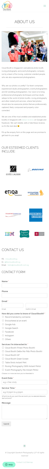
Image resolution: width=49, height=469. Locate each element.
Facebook (9, 332)
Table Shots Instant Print (15, 362)
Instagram (9, 335)
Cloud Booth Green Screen (16, 359)
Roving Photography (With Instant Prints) (23, 366)
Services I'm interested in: (15, 344)
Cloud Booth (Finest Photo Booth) (20, 348)
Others (8, 339)
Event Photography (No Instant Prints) (21, 370)
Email (5, 301)
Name (5, 281)
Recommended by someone (17, 317)
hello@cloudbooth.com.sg (18, 265)
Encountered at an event (16, 321)
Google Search (11, 328)
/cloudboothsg (11, 259)
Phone (5, 291)
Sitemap (29, 462)
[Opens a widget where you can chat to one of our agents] (8, 465)
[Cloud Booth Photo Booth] (7, 6)
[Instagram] (24, 446)
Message (6, 403)
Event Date (8, 378)
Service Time (9, 388)
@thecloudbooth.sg (12, 262)
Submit (6, 424)
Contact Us (20, 462)
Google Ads (10, 324)
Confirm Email (31, 309)
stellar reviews (28, 120)
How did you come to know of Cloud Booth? (23, 314)
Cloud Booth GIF (12, 355)
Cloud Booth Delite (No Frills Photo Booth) (23, 351)
